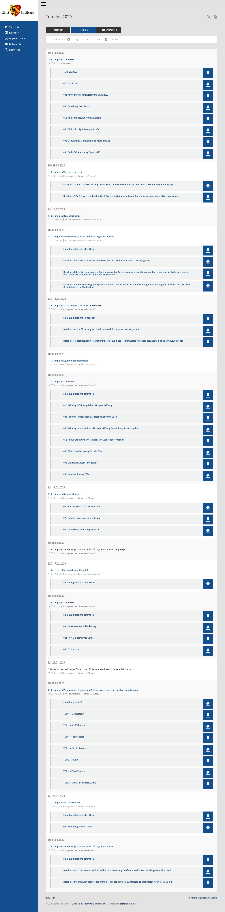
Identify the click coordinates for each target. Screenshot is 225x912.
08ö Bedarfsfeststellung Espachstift (81, 152)
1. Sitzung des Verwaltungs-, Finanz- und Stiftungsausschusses (81, 846)
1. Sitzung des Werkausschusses (65, 172)
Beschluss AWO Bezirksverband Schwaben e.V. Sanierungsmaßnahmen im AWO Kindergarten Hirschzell (117, 870)
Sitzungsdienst (207, 898)
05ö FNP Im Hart (72, 649)
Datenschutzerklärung (81, 903)
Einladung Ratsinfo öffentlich (78, 249)
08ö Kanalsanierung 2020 (76, 474)
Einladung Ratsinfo (73, 702)
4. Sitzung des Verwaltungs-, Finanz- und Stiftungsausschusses (81, 236)
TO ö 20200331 (71, 72)
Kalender (14, 32)
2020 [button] (95, 39)
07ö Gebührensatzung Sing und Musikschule (86, 141)
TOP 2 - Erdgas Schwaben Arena (79, 782)
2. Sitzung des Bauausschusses (64, 494)
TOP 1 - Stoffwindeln (74, 725)
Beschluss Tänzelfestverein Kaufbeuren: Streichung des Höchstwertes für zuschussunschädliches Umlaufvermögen (123, 341)
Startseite (14, 27)
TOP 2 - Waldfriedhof (74, 771)
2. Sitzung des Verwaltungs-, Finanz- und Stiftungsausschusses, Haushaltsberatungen (93, 690)
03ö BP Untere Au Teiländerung (79, 626)
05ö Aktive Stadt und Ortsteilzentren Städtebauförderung (93, 440)
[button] (19, 38)
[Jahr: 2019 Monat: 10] (68, 39)
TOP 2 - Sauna (70, 760)
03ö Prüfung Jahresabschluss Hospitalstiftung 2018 (90, 417)
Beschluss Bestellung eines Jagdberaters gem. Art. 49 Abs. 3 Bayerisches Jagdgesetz (106, 260)
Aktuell (115, 39)
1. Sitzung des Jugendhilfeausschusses (68, 360)
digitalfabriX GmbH (128, 903)
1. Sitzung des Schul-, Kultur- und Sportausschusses (75, 305)
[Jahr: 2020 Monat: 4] (106, 39)
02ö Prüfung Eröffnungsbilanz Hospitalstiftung (87, 405)
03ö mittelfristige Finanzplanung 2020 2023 (85, 95)
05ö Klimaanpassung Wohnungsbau (82, 118)
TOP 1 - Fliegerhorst (73, 737)
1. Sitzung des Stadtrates (61, 602)
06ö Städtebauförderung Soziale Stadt (83, 451)
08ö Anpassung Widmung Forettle (81, 529)
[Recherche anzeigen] (208, 16)
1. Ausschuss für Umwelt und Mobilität (68, 570)
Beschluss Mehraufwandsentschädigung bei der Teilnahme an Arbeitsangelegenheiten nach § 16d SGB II (117, 882)
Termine (83, 29)
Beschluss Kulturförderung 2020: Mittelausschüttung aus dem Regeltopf (101, 329)
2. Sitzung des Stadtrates (61, 381)
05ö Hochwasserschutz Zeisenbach (81, 506)
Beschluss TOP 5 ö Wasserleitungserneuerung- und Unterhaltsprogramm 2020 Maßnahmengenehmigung (118, 184)
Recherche (14, 49)
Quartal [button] (56, 39)
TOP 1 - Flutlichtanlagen (75, 748)
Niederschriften (109, 29)
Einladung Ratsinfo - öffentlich (79, 318)
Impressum (100, 903)
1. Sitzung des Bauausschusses (64, 802)
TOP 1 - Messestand (73, 714)
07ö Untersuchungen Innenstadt (80, 463)
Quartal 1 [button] (81, 39)
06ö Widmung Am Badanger (77, 826)
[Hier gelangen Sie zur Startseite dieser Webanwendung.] (19, 11)
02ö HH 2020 (70, 83)
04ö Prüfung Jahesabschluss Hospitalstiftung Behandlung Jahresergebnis (101, 428)
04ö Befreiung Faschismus (76, 106)
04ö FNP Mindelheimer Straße (79, 638)
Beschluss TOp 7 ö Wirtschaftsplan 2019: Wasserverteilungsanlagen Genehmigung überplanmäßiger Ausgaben (120, 196)
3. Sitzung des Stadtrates (61, 59)
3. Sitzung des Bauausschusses (64, 215)
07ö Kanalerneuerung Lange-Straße (81, 518)
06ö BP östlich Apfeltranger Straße (81, 129)
